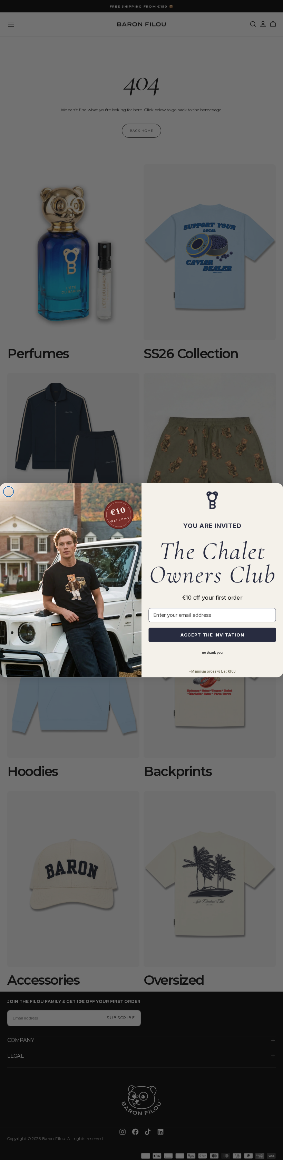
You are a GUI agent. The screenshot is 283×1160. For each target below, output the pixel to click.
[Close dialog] (8, 491)
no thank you (212, 652)
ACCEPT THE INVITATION (212, 634)
